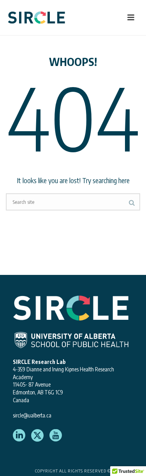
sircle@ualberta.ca (32, 415)
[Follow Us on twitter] (37, 435)
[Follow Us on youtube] (55, 435)
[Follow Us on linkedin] (19, 435)
